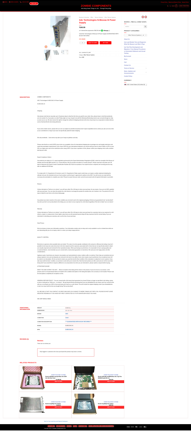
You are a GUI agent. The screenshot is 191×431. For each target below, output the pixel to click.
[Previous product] (146, 17)
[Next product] (143, 17)
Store (125, 59)
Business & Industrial (84, 17)
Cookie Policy (128, 76)
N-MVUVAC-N (69, 329)
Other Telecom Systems (110, 17)
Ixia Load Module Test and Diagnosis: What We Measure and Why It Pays (135, 43)
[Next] (74, 32)
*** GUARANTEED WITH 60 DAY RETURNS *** (78, 321)
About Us (127, 39)
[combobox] (135, 35)
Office (91, 17)
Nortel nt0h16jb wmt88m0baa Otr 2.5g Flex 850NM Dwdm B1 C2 (110, 377)
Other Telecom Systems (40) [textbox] (135, 35)
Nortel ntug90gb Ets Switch (53, 403)
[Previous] (46, 32)
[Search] (167, 6)
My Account (127, 56)
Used (66, 317)
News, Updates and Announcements (129, 72)
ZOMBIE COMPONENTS (96, 5)
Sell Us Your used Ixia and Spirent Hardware (56, 421)
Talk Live (33, 3)
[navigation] (135, 85)
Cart (125, 62)
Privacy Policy (164, 2)
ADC (83, 57)
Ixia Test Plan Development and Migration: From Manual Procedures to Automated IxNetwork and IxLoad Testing (134, 50)
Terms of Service (129, 68)
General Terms (185, 2)
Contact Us (127, 65)
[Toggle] (146, 68)
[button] (173, 6)
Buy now (105, 42)
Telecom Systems (99, 17)
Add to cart (92, 42)
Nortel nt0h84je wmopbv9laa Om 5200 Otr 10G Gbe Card (56, 377)
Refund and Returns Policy (175, 2)
